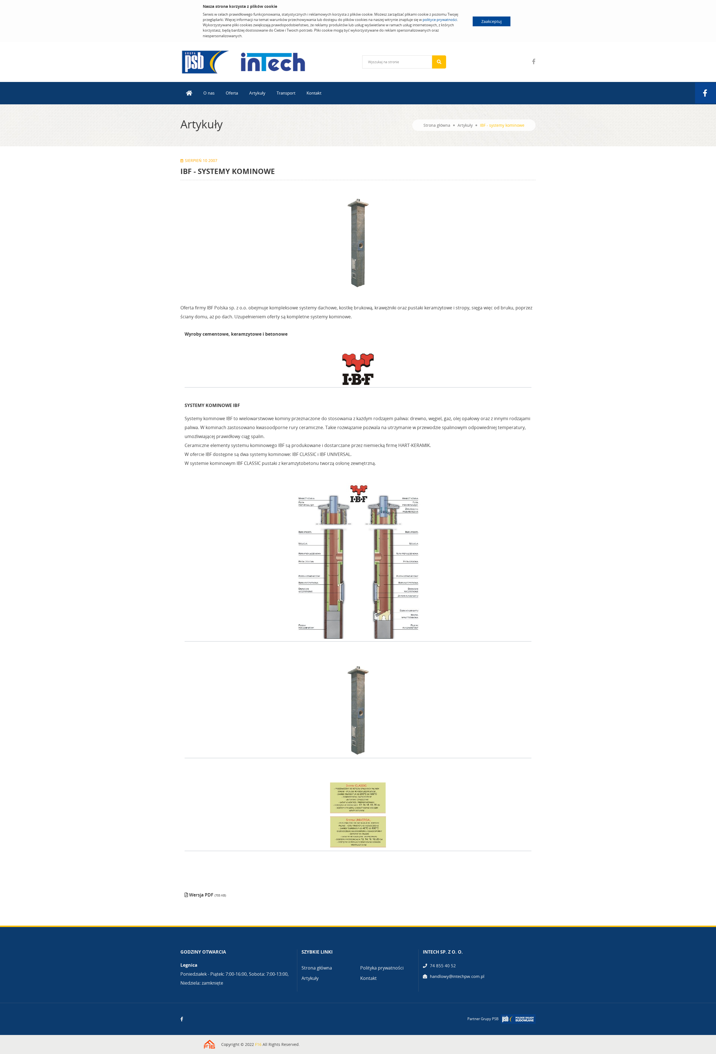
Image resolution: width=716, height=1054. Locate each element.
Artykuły (257, 93)
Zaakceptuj (491, 21)
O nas (209, 93)
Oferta (232, 93)
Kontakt (314, 93)
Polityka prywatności (382, 968)
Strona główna (436, 125)
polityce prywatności (440, 19)
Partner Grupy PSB (482, 1018)
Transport (286, 93)
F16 (258, 1044)
